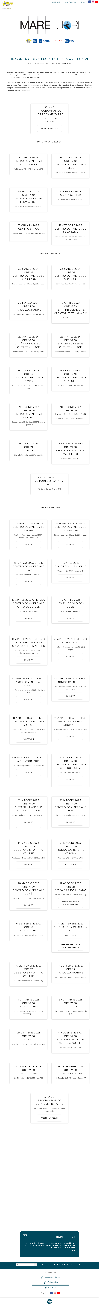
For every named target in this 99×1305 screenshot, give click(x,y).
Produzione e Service (52, 1277)
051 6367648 (52, 1287)
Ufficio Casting (52, 1282)
